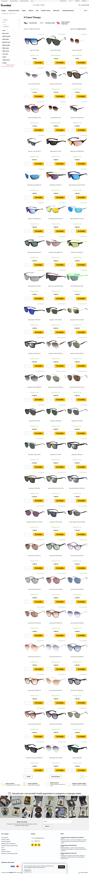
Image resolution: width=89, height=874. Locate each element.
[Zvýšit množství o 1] (32, 62)
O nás (2, 847)
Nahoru (29, 776)
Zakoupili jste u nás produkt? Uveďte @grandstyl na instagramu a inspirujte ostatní (46, 793)
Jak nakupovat (4, 1)
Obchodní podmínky (24, 1)
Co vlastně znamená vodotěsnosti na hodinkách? (72, 837)
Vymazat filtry (10, 65)
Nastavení (27, 870)
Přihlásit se (47, 826)
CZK (70, 0)
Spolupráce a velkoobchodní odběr (9, 853)
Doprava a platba (13, 1)
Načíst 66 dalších (56, 776)
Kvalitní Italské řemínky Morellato (69, 845)
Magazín (3, 849)
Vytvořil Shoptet (84, 872)
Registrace (84, 0)
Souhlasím (61, 866)
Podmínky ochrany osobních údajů (9, 845)
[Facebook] (32, 844)
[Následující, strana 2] (82, 776)
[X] (35, 844)
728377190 (37, 841)
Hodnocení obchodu (6, 851)
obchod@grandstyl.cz (39, 838)
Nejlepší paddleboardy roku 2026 (68, 853)
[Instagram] (39, 844)
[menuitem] (3, 10)
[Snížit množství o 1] (26, 62)
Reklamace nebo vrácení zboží (8, 843)
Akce (11, 22)
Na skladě (11, 19)
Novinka (11, 24)
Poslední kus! (11, 26)
